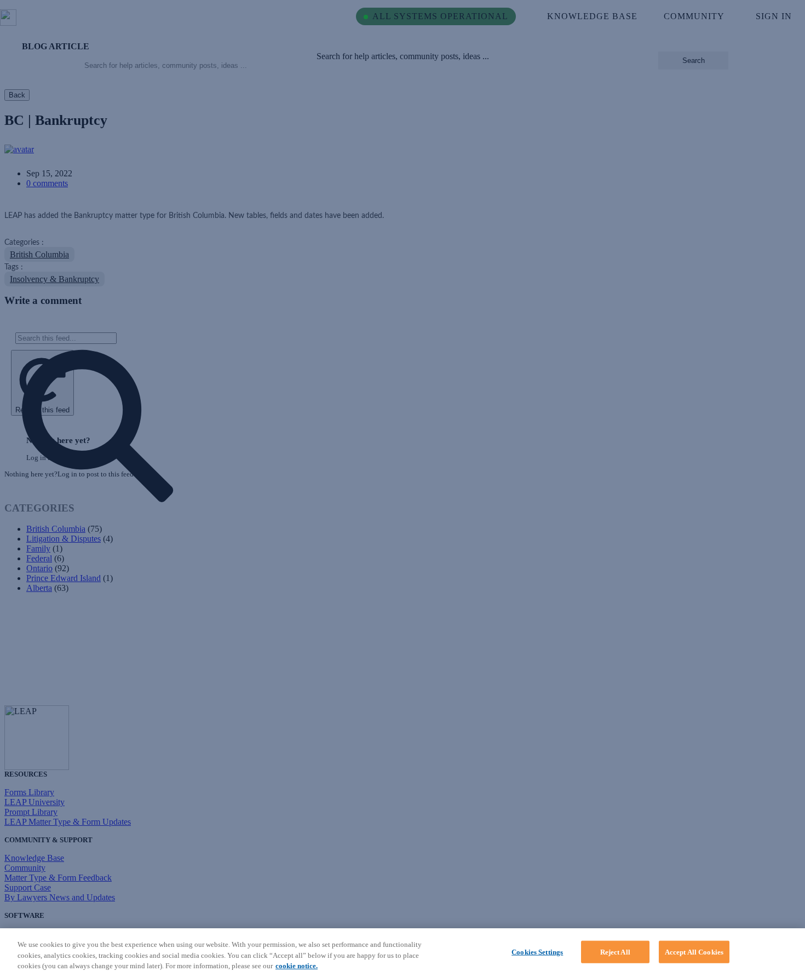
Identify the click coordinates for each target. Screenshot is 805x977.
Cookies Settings (537, 951)
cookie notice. (296, 966)
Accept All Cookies (694, 951)
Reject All (615, 951)
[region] (402, 952)
